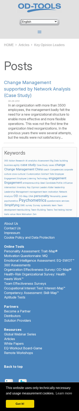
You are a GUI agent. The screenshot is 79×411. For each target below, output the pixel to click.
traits (6, 214)
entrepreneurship (31, 183)
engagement (57, 178)
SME (22, 205)
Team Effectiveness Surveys (25, 283)
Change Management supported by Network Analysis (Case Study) (37, 89)
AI (27, 160)
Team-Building (38, 210)
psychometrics (11, 201)
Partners (11, 307)
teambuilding (23, 210)
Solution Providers (17, 320)
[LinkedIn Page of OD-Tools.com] (9, 380)
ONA (30, 196)
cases (51, 165)
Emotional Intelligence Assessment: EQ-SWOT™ (39, 260)
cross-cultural (19, 174)
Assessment (43, 160)
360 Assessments (17, 265)
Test (56, 210)
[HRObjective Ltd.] (39, 9)
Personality (55, 196)
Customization (33, 174)
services (65, 201)
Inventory (21, 187)
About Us (11, 223)
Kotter (51, 187)
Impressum (12, 233)
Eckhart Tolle (47, 174)
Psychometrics (32, 200)
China (39, 169)
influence (68, 183)
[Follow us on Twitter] (23, 380)
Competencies (56, 169)
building (64, 160)
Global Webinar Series (20, 334)
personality (41, 196)
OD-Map (23, 196)
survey (29, 205)
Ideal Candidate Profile (51, 183)
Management (22, 192)
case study (28, 165)
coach (46, 169)
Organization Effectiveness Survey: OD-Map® (38, 270)
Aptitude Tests (14, 297)
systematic (46, 205)
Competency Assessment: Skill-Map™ (31, 293)
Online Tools (14, 246)
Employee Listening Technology (32, 178)
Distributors (12, 316)
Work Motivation (24, 214)
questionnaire (54, 201)
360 (6, 160)
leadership (59, 187)
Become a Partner (17, 311)
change (60, 165)
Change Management (19, 169)
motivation (53, 192)
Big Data (54, 160)
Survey (36, 205)
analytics (32, 160)
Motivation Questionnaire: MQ (26, 256)
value (12, 214)
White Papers (14, 343)
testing (61, 210)
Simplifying (11, 205)
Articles (24, 45)
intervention (10, 187)
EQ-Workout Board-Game (23, 348)
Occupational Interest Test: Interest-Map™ (34, 288)
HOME (9, 45)
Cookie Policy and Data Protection (29, 237)
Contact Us (12, 228)
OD (16, 196)
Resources (12, 330)
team (54, 205)
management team (38, 192)
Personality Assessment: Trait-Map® (31, 251)
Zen (34, 214)
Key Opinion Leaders (37, 187)
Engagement (13, 182)
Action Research (17, 160)
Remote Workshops (18, 353)
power (64, 196)
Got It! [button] (20, 403)
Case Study (42, 165)
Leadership (9, 192)
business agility (12, 165)
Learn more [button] (64, 393)
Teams (50, 210)
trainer (69, 210)
